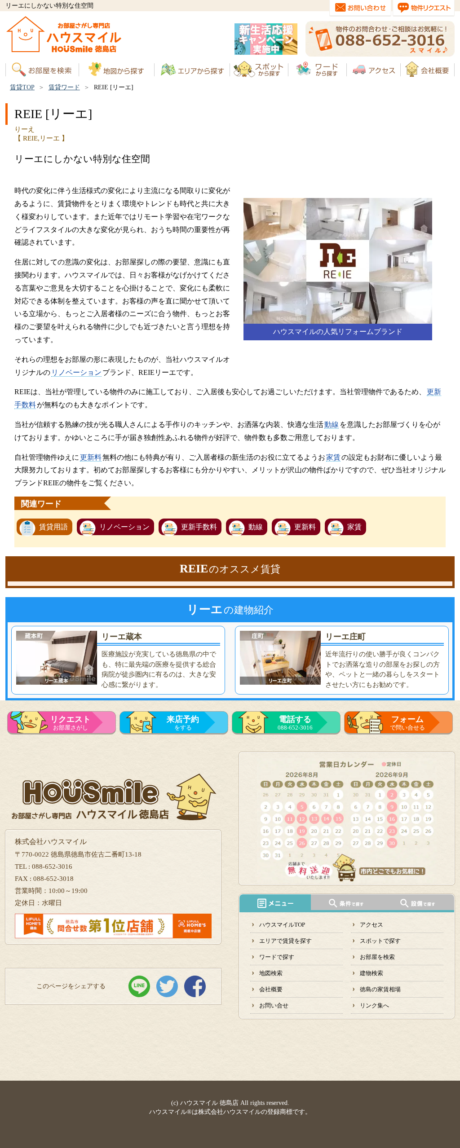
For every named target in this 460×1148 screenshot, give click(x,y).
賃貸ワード (64, 87)
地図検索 (271, 973)
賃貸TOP (22, 87)
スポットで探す (380, 940)
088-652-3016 (295, 723)
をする (183, 723)
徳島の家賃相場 (380, 989)
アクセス (371, 924)
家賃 (333, 457)
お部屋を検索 (377, 957)
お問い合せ (273, 1005)
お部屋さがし (70, 723)
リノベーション (76, 372)
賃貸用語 (53, 527)
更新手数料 (199, 527)
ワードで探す (276, 957)
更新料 (91, 457)
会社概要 (271, 989)
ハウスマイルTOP (282, 924)
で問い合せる (407, 723)
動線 (331, 424)
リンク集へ (374, 1005)
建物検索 (371, 973)
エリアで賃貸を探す (285, 940)
